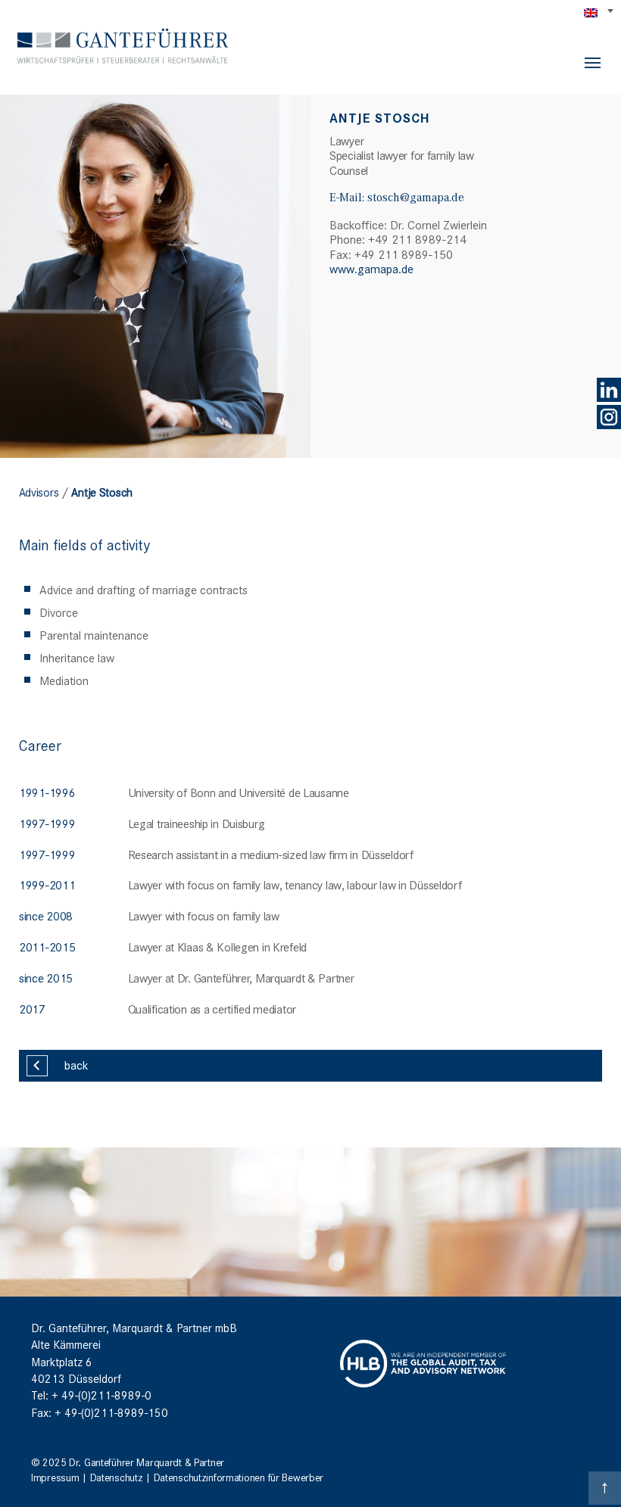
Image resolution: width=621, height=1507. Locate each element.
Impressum (55, 1476)
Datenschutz (116, 1476)
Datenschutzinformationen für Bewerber (238, 1476)
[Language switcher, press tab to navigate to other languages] (600, 12)
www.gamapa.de (371, 268)
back (76, 1064)
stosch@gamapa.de (415, 196)
